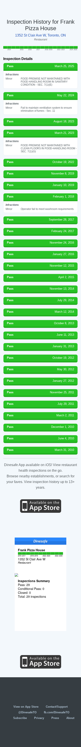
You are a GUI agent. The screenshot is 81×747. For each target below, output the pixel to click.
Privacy (39, 718)
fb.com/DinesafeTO (56, 712)
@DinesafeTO (27, 712)
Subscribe (20, 718)
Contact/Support (57, 706)
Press (55, 718)
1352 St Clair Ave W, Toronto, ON (40, 35)
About (70, 718)
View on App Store (25, 706)
